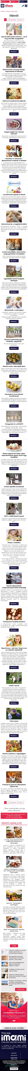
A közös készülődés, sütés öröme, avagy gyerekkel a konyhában (14, 253)
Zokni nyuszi (14, 721)
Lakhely (22, 1)
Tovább (14, 946)
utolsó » (21, 19)
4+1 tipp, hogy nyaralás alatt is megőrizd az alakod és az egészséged (14, 841)
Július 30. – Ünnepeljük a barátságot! (14, 904)
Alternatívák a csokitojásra (14, 310)
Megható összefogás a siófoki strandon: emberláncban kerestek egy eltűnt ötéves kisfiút (18, 983)
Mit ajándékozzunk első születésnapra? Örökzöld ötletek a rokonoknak (16, 958)
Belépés (13, 1)
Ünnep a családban (14, 542)
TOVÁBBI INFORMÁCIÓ (14, 1066)
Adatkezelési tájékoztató (13, 1058)
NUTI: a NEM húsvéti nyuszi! (14, 516)
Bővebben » (14, 51)
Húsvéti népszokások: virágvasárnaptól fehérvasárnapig (14, 587)
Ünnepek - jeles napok (11, 11)
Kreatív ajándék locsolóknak (14, 487)
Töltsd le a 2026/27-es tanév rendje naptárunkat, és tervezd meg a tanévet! (17, 952)
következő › (13, 19)
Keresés (23, 6)
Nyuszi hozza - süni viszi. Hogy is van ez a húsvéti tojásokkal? (14, 649)
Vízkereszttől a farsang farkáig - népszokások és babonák (14, 70)
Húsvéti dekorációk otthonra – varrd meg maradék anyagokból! (14, 37)
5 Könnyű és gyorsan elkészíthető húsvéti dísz (14, 785)
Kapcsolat (14, 1053)
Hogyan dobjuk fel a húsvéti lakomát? (14, 133)
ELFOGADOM (14, 1068)
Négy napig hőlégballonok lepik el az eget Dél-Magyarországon (16, 964)
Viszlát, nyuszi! (14, 685)
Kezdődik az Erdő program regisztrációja (16, 970)
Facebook (26, 6)
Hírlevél (4, 1)
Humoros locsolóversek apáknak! (14, 101)
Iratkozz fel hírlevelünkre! (14, 817)
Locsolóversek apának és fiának (14, 194)
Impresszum (14, 1055)
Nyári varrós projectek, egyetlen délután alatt (14, 930)
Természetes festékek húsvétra (14, 622)
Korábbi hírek (20, 989)
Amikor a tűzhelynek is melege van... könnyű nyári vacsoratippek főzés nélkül (14, 870)
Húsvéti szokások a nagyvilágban (14, 754)
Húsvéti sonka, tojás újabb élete (14, 366)
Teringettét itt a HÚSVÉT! (14, 424)
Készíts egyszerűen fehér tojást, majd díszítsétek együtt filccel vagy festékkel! (14, 455)
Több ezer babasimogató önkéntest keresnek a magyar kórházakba (18, 976)
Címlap (2, 11)
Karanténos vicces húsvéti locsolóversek (14, 395)
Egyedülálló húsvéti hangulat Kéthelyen (14, 279)
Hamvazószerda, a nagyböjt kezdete (14, 224)
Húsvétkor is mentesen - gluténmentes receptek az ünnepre (14, 159)
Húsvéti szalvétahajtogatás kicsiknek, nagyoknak (14, 340)
